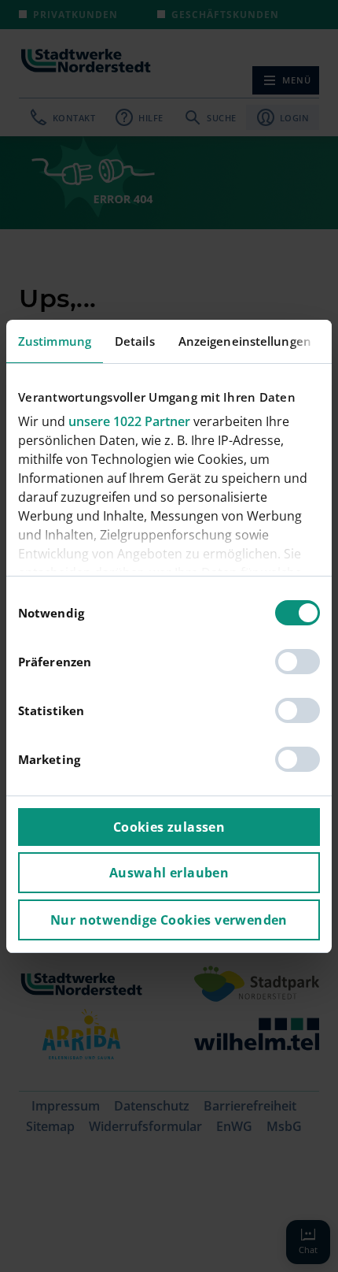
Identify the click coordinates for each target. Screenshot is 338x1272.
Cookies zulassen (169, 827)
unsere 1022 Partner (129, 421)
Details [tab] (135, 341)
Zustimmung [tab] (54, 341)
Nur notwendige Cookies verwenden (169, 920)
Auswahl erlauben (169, 872)
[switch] (297, 661)
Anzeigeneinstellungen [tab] (244, 341)
